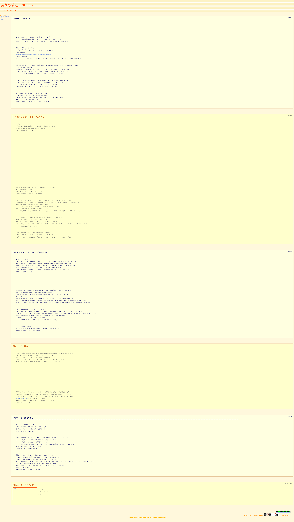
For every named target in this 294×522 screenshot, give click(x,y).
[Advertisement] (4, 43)
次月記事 (1, 19)
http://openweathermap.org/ (22, 398)
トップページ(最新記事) (4, 16)
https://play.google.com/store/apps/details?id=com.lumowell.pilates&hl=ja (33, 54)
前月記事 (1, 17)
